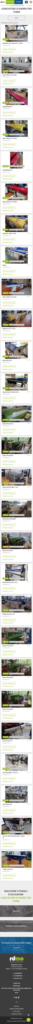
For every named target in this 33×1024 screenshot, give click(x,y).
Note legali (16, 1011)
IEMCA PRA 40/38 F (8, 455)
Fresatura (16, 986)
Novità (16, 911)
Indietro (29, 5)
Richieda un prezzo (8, 52)
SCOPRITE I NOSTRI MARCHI (16, 926)
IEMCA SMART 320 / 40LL (10, 297)
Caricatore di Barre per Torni (17, 39)
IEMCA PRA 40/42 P (8, 645)
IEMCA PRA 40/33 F (8, 550)
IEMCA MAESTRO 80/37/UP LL (11, 392)
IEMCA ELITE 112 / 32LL (9, 328)
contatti (16, 1006)
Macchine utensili (10, 1)
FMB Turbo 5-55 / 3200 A (10, 138)
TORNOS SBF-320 (7, 869)
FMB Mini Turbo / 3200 (9, 233)
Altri (16, 992)
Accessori (18, 1)
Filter (16, 18)
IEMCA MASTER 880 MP (9, 519)
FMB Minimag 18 (7, 106)
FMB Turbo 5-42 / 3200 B (10, 202)
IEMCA (4, 265)
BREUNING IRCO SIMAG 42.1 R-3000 (12, 43)
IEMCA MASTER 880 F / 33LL (10, 487)
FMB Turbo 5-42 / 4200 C (10, 75)
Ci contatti (16, 947)
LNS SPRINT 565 (7, 804)
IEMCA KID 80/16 (7, 360)
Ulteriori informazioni (9, 49)
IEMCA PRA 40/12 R (8, 423)
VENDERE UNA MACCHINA (17, 1009)
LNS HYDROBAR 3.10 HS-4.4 (10, 772)
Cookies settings (16, 1014)
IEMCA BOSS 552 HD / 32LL (10, 582)
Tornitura (5, 39)
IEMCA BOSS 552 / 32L (9, 614)
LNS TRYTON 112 (7, 741)
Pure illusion (23, 1021)
